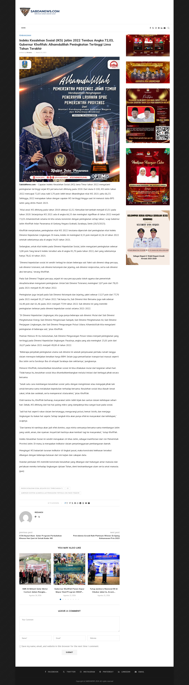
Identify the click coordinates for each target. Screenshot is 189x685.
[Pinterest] (159, 28)
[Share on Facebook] (69, 503)
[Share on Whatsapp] (77, 503)
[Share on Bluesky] (86, 503)
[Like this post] (67, 503)
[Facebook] (150, 28)
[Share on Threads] (83, 503)
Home (23, 28)
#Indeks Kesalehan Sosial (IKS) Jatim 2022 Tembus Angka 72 (42, 488)
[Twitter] (153, 28)
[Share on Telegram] (80, 503)
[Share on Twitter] (72, 503)
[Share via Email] (89, 503)
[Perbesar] (166, 38)
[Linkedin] (161, 28)
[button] (23, 576)
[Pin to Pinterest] (75, 503)
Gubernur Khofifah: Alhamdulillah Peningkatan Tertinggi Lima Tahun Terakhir (50, 493)
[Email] (164, 28)
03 (68, 488)
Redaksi (29, 52)
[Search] (168, 28)
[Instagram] (156, 28)
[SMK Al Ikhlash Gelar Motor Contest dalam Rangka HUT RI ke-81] (35, 569)
